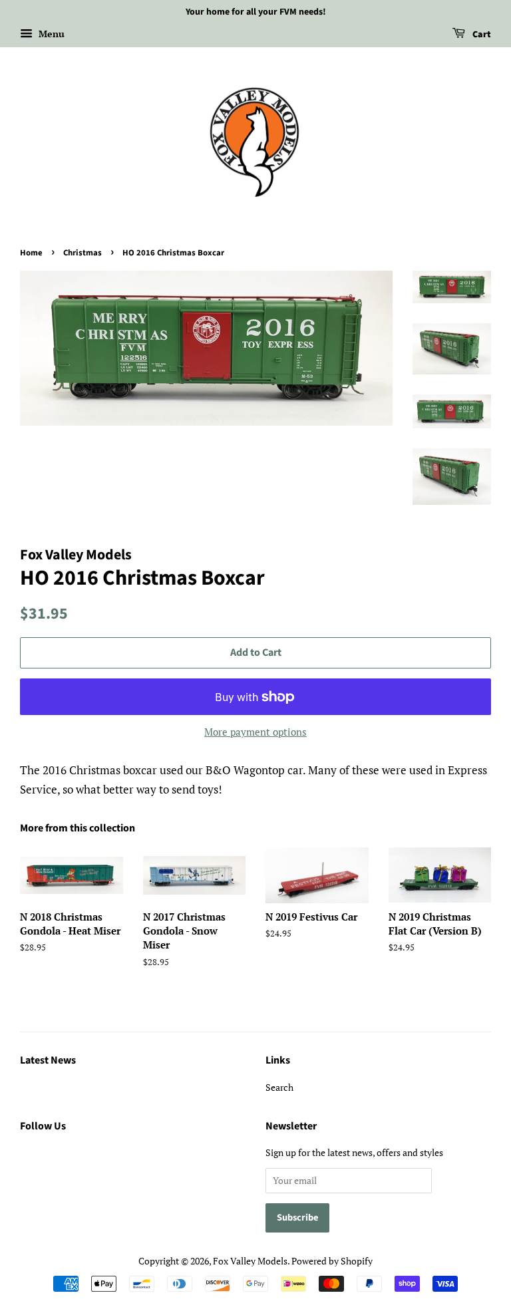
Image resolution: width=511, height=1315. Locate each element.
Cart (480, 34)
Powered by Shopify (332, 1260)
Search (279, 1087)
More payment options (255, 731)
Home (31, 253)
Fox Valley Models (250, 1260)
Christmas (82, 253)
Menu (50, 33)
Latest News (48, 1060)
